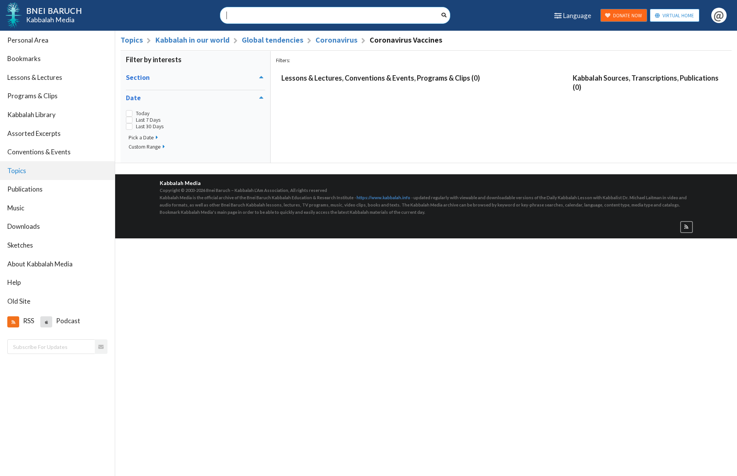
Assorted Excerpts (34, 133)
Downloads (23, 226)
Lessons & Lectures (34, 77)
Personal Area (27, 40)
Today (142, 113)
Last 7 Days (148, 120)
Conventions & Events (39, 152)
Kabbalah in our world (192, 40)
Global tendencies (272, 40)
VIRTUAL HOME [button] (678, 15)
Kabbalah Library (31, 115)
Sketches (20, 245)
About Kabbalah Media (40, 264)
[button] (13, 321)
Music (15, 208)
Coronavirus (336, 40)
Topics (16, 171)
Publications (25, 189)
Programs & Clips (32, 96)
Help (14, 282)
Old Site (18, 301)
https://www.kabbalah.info (383, 197)
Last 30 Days (150, 126)
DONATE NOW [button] (627, 15)
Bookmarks (24, 59)
